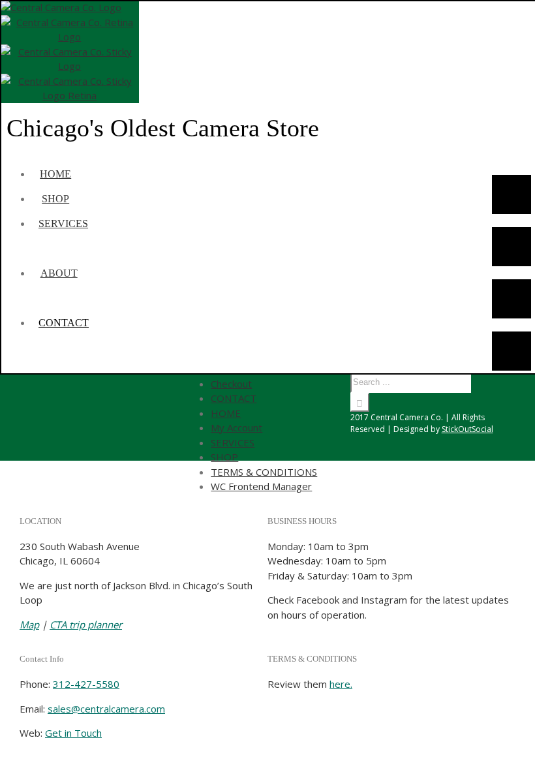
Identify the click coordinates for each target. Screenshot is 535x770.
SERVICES (232, 442)
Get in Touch (73, 732)
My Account (236, 427)
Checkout (231, 383)
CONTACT (233, 398)
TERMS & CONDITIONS (264, 471)
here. (340, 683)
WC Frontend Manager (261, 486)
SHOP (224, 456)
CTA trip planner (86, 624)
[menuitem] (72, 174)
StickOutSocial (467, 429)
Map (29, 624)
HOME (226, 413)
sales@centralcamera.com (106, 708)
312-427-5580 (86, 683)
